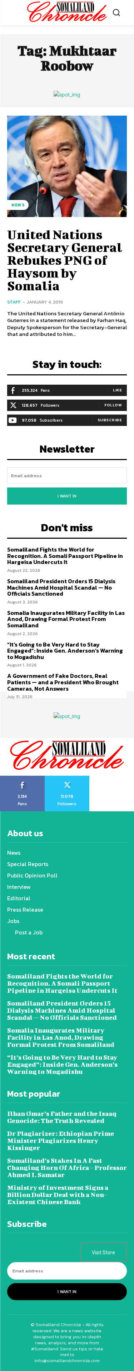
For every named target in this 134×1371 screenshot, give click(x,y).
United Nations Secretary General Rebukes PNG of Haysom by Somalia (64, 260)
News (17, 205)
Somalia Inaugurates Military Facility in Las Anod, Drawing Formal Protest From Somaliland (66, 618)
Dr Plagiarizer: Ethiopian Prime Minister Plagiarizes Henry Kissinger (60, 1140)
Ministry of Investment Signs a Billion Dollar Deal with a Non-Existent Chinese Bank (57, 1195)
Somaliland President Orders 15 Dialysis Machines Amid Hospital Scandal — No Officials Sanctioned (61, 587)
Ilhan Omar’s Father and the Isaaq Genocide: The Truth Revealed (61, 1117)
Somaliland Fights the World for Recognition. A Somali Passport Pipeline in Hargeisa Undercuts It (65, 555)
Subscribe (110, 420)
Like (117, 390)
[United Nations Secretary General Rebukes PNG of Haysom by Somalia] (67, 166)
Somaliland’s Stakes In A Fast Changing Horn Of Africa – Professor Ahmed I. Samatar (67, 1167)
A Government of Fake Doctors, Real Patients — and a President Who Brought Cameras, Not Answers (63, 681)
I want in (67, 496)
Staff (14, 302)
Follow (113, 405)
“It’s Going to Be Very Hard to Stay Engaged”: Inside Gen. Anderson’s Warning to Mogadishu (65, 650)
